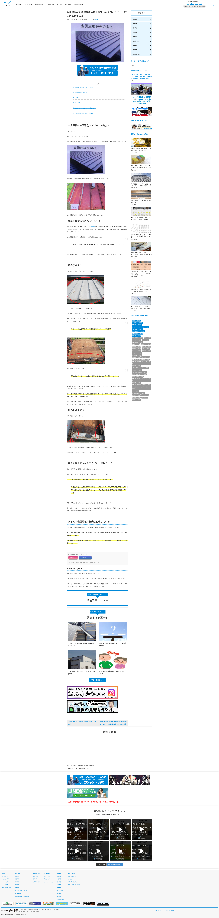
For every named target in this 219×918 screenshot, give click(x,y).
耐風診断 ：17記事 (146, 350)
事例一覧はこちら (97, 680)
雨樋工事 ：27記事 (146, 346)
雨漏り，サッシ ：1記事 (137, 376)
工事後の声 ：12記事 (137, 353)
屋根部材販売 (47, 879)
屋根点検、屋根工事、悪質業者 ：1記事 (141, 384)
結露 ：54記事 (145, 340)
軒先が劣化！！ (77, 97)
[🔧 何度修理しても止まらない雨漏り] (77, 851)
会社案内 (18, 4)
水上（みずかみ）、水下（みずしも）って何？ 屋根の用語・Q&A (141, 307)
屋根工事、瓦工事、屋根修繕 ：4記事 (140, 359)
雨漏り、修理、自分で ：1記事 (139, 374)
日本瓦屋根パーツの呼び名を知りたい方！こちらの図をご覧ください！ (141, 185)
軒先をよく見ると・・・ (79, 102)
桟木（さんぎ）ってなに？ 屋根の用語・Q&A (141, 201)
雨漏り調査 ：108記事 (137, 329)
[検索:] (141, 65)
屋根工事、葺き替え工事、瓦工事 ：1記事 (141, 379)
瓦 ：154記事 (146, 327)
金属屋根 (96, 19)
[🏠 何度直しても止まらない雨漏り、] (142, 829)
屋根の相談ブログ (72, 876)
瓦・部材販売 (50, 4)
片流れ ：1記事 (145, 395)
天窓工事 (135, 36)
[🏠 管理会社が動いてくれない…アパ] (98, 851)
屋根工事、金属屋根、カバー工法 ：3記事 (141, 362)
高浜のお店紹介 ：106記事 (138, 331)
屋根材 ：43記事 (136, 344)
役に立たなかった (85, 557)
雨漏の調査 (35, 879)
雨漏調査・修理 (39, 4)
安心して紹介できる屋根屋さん (75, 884)
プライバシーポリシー (170, 910)
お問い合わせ (158, 910)
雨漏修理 (135, 45)
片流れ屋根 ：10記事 (137, 355)
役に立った (73, 557)
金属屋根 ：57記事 (136, 340)
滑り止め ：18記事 (136, 350)
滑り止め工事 (136, 41)
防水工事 (135, 32)
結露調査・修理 (136, 54)
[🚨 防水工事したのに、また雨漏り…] (142, 851)
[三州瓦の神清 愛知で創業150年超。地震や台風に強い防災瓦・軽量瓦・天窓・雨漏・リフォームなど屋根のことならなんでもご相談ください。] (9, 911)
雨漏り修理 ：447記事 (137, 322)
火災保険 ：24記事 (136, 348)
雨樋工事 (135, 28)
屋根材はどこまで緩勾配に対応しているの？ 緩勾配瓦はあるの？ (141, 290)
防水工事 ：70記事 (136, 335)
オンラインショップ (48, 882)
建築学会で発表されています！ (81, 92)
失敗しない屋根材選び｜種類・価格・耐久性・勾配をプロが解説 (140, 218)
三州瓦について (47, 876)
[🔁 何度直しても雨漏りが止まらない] (120, 851)
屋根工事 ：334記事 (136, 324)
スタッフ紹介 (5, 882)
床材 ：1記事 (145, 397)
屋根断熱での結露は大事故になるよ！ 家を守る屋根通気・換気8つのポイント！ (141, 254)
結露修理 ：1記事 (136, 399)
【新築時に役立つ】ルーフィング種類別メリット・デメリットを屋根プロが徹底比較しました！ (141, 273)
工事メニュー (28, 4)
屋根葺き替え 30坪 (140, 76)
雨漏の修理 (35, 876)
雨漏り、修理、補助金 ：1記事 (139, 372)
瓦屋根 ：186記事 (136, 327)
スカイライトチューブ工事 (21, 890)
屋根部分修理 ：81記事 (137, 333)
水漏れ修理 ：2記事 (136, 370)
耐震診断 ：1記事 (136, 382)
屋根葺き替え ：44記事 (137, 342)
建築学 (93, 226)
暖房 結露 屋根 (137, 74)
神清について (5, 876)
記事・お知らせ (78, 4)
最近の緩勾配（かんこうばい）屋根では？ (84, 108)
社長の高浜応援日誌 (72, 882)
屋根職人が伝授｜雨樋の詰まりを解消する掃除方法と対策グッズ (141, 149)
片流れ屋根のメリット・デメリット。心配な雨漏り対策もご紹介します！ (141, 167)
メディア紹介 (5, 884)
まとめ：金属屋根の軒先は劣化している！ (84, 113)
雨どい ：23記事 (146, 348)
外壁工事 (135, 23)
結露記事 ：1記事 (136, 397)
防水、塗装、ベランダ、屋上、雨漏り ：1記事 (141, 387)
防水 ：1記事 (135, 390)
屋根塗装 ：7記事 (146, 357)
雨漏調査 (135, 49)
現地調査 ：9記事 (136, 357)
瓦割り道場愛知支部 (6, 887)
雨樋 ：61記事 (147, 337)
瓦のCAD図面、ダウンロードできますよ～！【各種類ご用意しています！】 (141, 236)
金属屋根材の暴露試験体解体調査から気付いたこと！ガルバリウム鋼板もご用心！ (113, 723)
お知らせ (70, 879)
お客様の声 (68, 4)
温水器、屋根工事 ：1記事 (138, 393)
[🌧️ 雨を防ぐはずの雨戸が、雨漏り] (98, 829)
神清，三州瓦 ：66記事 (137, 337)
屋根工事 (135, 19)
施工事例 (59, 4)
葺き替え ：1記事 (136, 395)
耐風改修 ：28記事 (136, 346)
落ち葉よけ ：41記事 (146, 344)
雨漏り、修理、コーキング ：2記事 (140, 367)
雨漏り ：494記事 (136, 320)
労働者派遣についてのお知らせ (22, 896)
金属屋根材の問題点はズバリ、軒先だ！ (84, 87)
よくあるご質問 (5, 879)
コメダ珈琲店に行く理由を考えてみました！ (82, 723)
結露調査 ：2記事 (136, 365)
